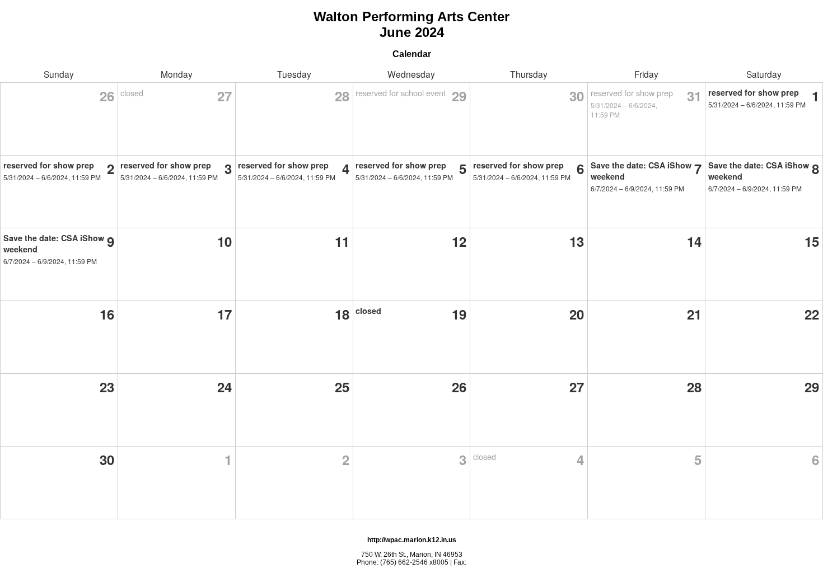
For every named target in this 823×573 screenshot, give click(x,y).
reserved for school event (401, 92)
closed (131, 92)
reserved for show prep (632, 92)
